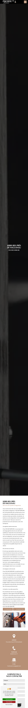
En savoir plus (8, 609)
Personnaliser (9, 704)
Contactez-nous (20, 609)
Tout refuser (9, 702)
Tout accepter (9, 699)
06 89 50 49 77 (14, 654)
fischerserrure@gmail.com (14, 666)
